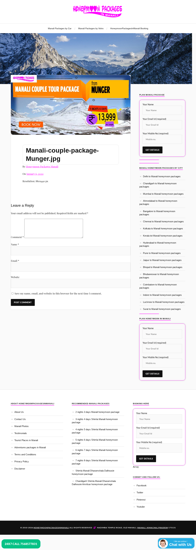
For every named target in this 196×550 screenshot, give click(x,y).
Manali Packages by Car (60, 28)
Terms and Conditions (25, 454)
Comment (17, 237)
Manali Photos (21, 426)
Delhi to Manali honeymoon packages (162, 176)
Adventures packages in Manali (30, 447)
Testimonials (20, 433)
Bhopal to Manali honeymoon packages (162, 267)
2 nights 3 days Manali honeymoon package (97, 412)
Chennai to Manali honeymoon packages (163, 221)
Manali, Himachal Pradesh (152, 527)
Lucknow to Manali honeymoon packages (164, 302)
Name (15, 244)
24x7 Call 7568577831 (21, 544)
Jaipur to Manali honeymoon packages (162, 260)
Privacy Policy (21, 461)
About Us (19, 412)
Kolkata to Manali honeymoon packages (163, 228)
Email (15, 260)
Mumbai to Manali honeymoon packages (163, 194)
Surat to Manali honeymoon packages (162, 309)
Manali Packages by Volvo (91, 28)
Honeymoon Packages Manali (42, 166)
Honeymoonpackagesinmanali (51, 527)
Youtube (141, 506)
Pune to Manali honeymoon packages (162, 253)
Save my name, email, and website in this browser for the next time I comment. (58, 293)
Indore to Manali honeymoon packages (162, 295)
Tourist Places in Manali (26, 440)
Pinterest (141, 499)
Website (15, 277)
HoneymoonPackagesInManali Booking (129, 28)
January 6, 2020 (34, 173)
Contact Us (20, 419)
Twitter (140, 492)
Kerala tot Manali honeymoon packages (163, 235)
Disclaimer (19, 468)
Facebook (142, 485)
